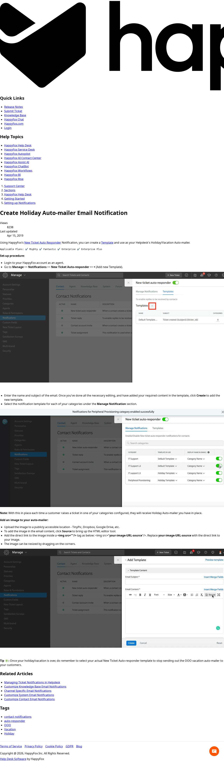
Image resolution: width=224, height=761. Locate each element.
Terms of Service (11, 746)
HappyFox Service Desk (19, 149)
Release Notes (13, 107)
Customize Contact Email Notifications (29, 699)
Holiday (9, 733)
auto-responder (14, 721)
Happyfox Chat (14, 119)
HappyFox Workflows (18, 171)
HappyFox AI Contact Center (22, 158)
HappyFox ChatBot (16, 166)
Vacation (10, 729)
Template (107, 243)
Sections (9, 190)
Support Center (14, 186)
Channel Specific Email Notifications (27, 691)
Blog (79, 746)
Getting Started (14, 199)
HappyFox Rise (13, 179)
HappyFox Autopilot (17, 154)
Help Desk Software (13, 759)
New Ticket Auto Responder (42, 243)
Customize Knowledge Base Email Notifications (35, 686)
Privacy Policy (34, 746)
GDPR (69, 746)
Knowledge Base (15, 115)
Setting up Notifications (20, 203)
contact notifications (17, 717)
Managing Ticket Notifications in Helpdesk (32, 682)
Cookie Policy (54, 746)
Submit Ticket (13, 111)
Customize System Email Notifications (29, 695)
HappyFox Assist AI (16, 162)
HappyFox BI (12, 175)
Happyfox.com (13, 124)
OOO (7, 725)
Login (8, 128)
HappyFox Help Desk (17, 145)
